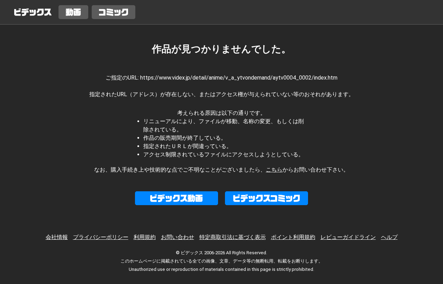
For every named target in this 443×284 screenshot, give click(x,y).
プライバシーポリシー (100, 237)
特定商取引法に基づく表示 (232, 237)
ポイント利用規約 (293, 237)
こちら (274, 169)
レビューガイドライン (348, 237)
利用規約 (145, 237)
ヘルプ (389, 237)
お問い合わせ (177, 237)
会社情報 (57, 237)
